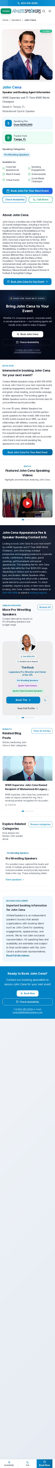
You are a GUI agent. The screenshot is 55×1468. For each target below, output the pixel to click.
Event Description (11, 771)
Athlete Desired (10, 760)
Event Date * (8, 750)
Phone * (6, 709)
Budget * (7, 740)
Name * (6, 689)
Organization (8, 719)
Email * (6, 699)
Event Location (9, 730)
